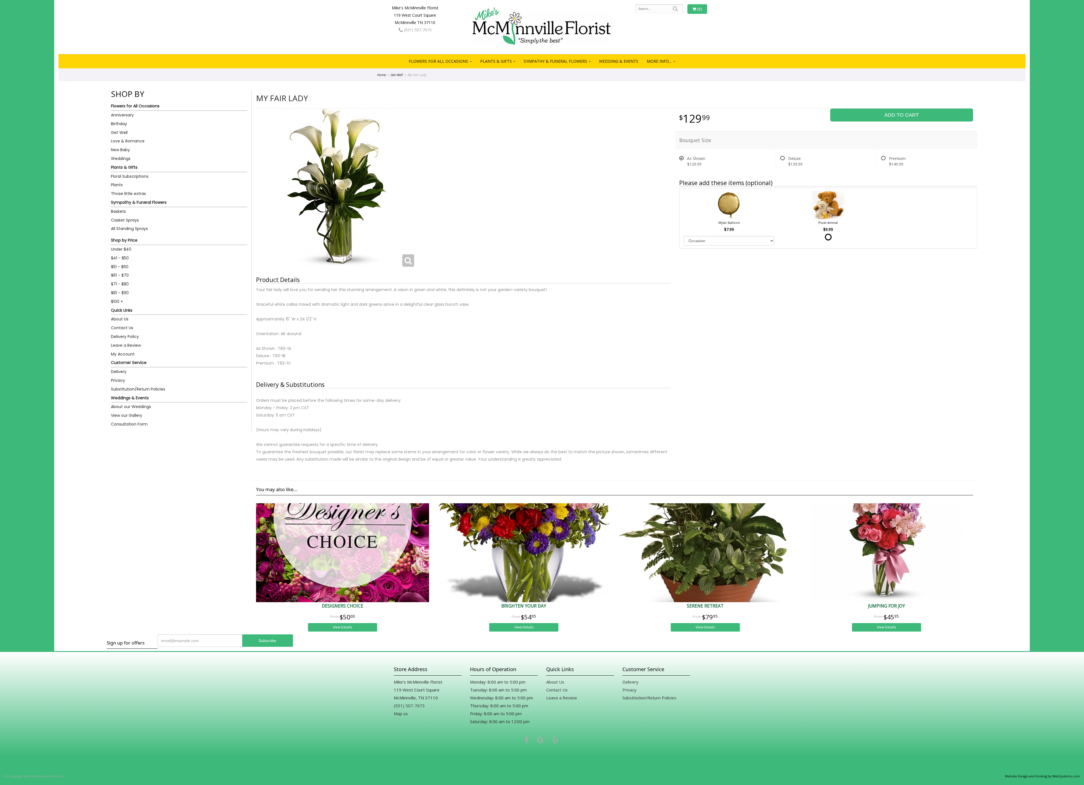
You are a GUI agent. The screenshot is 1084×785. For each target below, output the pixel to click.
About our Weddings (131, 406)
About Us (119, 319)
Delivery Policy (125, 336)
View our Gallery (126, 415)
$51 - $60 (119, 267)
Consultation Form (129, 424)
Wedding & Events (618, 61)
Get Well (396, 75)
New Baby (120, 150)
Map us (401, 713)
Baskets (118, 211)
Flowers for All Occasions (438, 61)
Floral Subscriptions (129, 176)
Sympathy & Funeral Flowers (555, 61)
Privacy (118, 380)
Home (381, 75)
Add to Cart (901, 115)
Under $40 (121, 249)
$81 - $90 (120, 293)
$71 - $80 (120, 284)
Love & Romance (128, 141)
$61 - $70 (120, 275)
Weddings (120, 158)
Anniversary (122, 115)
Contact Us (122, 328)
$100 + (117, 301)
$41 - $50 (120, 258)
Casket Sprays (125, 220)
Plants (117, 185)
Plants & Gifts (496, 61)
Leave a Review (126, 345)
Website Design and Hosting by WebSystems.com (1042, 776)
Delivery (118, 371)
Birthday (119, 124)
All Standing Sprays (129, 228)
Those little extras (128, 193)
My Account (123, 354)
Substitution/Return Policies (138, 389)
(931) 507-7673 (417, 29)
